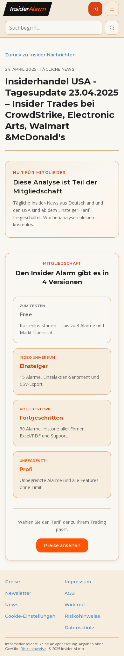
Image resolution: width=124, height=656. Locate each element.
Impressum (78, 582)
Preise (12, 582)
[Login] (95, 9)
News (11, 605)
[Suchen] (112, 28)
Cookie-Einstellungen (30, 616)
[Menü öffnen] (112, 9)
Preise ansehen (62, 545)
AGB (70, 593)
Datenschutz (79, 628)
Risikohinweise (82, 616)
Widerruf (75, 605)
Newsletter (18, 593)
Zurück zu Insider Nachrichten (40, 55)
